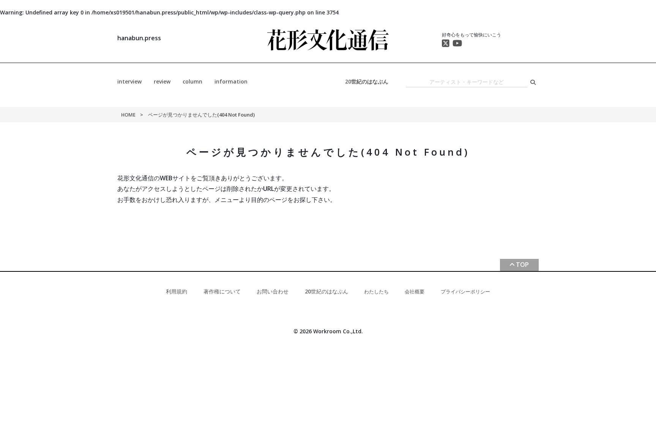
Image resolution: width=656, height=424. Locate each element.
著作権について (222, 291)
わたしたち (376, 291)
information (231, 81)
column (192, 81)
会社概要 (414, 291)
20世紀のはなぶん (366, 81)
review (162, 81)
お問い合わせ (273, 291)
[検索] (533, 82)
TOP (522, 264)
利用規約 (176, 291)
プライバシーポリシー (465, 291)
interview (129, 81)
